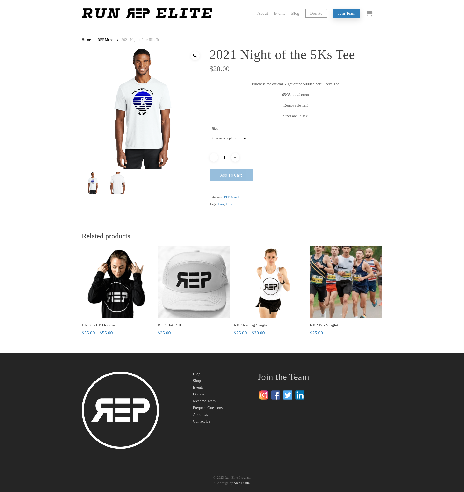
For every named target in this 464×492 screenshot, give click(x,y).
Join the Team (283, 377)
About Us (200, 414)
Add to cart (231, 175)
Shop (197, 381)
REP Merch (106, 40)
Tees (221, 204)
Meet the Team (204, 401)
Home (86, 40)
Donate (198, 394)
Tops (229, 204)
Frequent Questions (208, 408)
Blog (196, 374)
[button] (195, 55)
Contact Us (201, 421)
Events (198, 387)
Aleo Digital (242, 483)
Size (215, 128)
